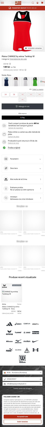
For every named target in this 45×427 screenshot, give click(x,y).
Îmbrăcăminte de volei (18, 59)
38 (22, 94)
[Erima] (9, 332)
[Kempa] (35, 332)
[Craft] (35, 324)
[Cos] (42, 3)
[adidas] (9, 324)
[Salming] (18, 350)
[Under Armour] (35, 350)
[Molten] (26, 341)
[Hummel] (18, 332)
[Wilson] (22, 359)
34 (5, 94)
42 (31, 94)
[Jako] (26, 332)
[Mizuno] (18, 341)
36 (14, 94)
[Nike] (35, 341)
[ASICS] (18, 324)
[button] (22, 159)
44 (39, 94)
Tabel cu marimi (37, 89)
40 (22, 99)
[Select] (26, 350)
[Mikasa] (9, 341)
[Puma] (9, 350)
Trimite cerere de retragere (22, 388)
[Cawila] (26, 324)
